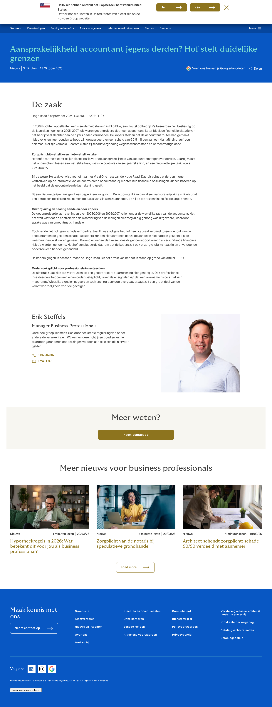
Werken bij (82, 642)
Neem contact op (136, 435)
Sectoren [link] (15, 28)
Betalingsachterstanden (237, 630)
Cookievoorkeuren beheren (26, 690)
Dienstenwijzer (182, 619)
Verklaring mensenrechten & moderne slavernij (240, 612)
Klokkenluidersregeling (237, 622)
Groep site (82, 611)
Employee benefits (62, 28)
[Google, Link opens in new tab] (52, 669)
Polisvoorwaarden (185, 626)
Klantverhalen (85, 619)
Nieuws (149, 28)
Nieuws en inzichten (89, 626)
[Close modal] (226, 7)
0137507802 (46, 355)
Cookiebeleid (181, 611)
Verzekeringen (36, 28)
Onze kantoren (134, 619)
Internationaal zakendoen (123, 28)
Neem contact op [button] (27, 628)
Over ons (165, 28)
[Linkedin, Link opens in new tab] (31, 669)
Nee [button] (197, 7)
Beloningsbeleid (232, 638)
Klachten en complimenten (142, 611)
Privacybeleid (182, 634)
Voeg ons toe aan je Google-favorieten (218, 68)
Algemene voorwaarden (140, 634)
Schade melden (134, 626)
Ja (163, 7)
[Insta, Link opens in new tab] (42, 669)
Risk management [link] (91, 28)
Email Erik (44, 361)
